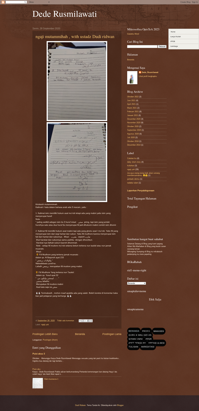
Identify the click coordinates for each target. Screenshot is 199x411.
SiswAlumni (136, 339)
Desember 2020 (133, 119)
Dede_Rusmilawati (150, 72)
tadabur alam (132, 183)
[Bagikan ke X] (85, 320)
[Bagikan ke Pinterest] (91, 320)
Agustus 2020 (133, 134)
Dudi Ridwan (80, 405)
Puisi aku (36, 369)
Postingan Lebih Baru (45, 334)
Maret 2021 (132, 108)
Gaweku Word (133, 34)
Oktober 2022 (133, 97)
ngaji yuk (45, 324)
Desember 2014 (133, 145)
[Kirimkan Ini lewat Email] (80, 320)
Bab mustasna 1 (51, 379)
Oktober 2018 (133, 141)
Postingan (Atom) (50, 340)
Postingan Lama (111, 334)
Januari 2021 (132, 115)
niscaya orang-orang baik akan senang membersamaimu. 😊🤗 (143, 174)
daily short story (134, 162)
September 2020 (134, 130)
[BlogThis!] (82, 320)
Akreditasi (147, 347)
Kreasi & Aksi (157, 343)
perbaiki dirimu (133, 179)
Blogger (120, 405)
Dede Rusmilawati (64, 13)
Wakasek (158, 331)
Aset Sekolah (137, 343)
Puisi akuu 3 (38, 353)
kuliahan (130, 165)
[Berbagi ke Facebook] (88, 320)
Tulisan (133, 347)
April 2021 (131, 104)
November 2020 (133, 123)
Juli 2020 (131, 137)
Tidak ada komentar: (66, 321)
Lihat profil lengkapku (148, 76)
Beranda (80, 334)
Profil (146, 331)
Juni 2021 (131, 100)
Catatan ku (131, 158)
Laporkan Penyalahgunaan (140, 190)
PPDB (149, 339)
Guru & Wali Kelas (140, 335)
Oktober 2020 (133, 126)
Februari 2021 (133, 111)
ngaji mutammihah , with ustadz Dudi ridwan (75, 36)
